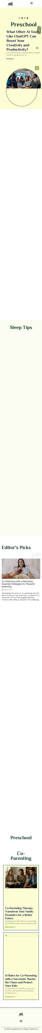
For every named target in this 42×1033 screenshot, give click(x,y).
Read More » (10, 59)
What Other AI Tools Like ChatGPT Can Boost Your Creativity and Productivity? (23, 40)
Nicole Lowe (8, 590)
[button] (31, 3)
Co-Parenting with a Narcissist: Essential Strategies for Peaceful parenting (18, 584)
